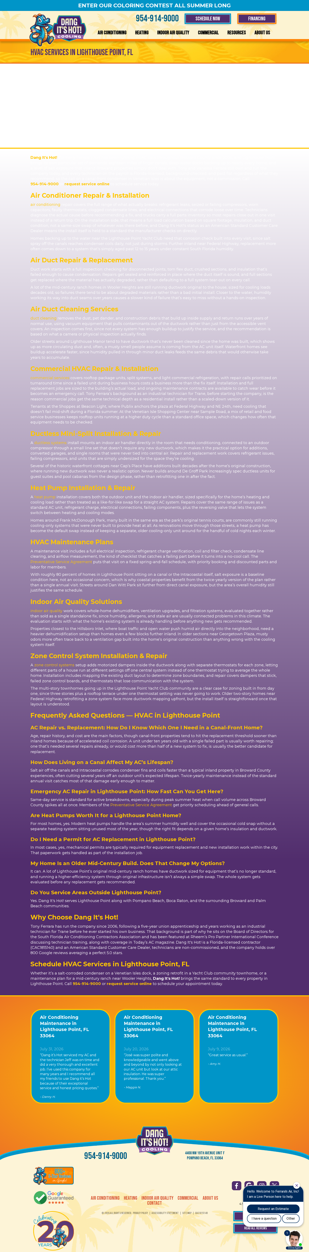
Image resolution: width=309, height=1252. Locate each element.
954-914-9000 (157, 18)
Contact (154, 1203)
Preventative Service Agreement (61, 562)
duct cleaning (43, 318)
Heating (142, 33)
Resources (236, 33)
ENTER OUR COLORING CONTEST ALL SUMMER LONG (154, 5)
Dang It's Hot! (43, 157)
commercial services (49, 378)
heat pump (44, 497)
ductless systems (50, 443)
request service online (87, 184)
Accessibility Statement (165, 1213)
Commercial (208, 33)
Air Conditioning (112, 33)
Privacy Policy (140, 1213)
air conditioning (45, 204)
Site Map (186, 1213)
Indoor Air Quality (173, 33)
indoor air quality (46, 611)
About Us (262, 33)
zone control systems (54, 665)
